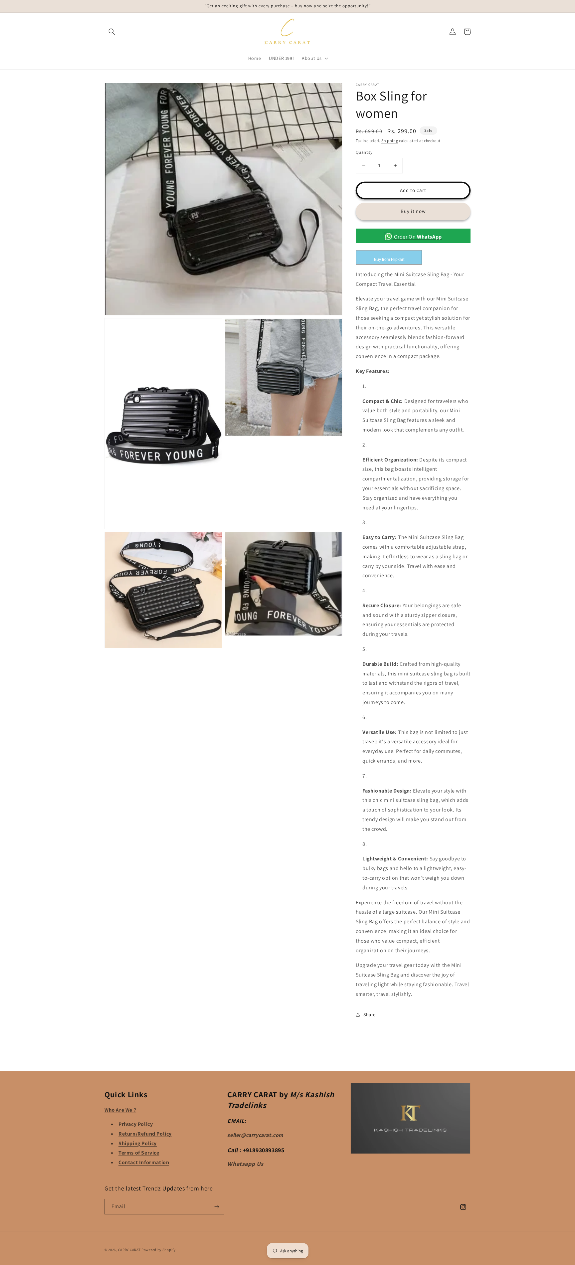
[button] (111, 31)
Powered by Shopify (158, 1249)
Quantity (364, 152)
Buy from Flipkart (389, 259)
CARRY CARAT (129, 1249)
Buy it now (413, 211)
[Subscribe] (216, 1206)
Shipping (389, 140)
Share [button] (369, 1014)
